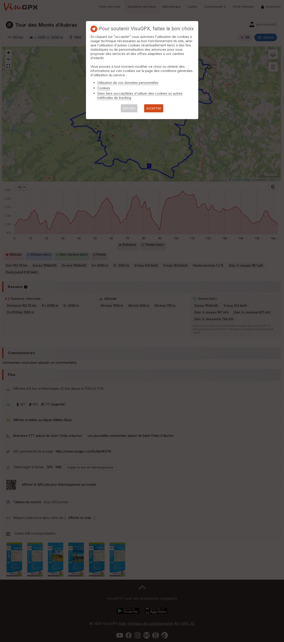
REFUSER (129, 108)
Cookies (103, 88)
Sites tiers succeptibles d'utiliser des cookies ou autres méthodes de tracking (140, 95)
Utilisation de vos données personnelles (128, 83)
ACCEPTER (153, 108)
